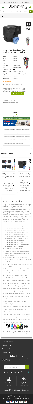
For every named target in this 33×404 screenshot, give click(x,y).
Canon (15, 56)
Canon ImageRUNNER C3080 (9, 132)
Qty (4, 97)
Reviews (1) (16, 116)
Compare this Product (10, 103)
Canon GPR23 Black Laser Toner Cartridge (18, 331)
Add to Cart (18, 93)
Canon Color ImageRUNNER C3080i (19, 139)
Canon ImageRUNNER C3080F (9, 139)
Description (16, 112)
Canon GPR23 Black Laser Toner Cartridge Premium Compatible (24, 175)
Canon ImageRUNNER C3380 (18, 132)
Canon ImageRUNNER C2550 (9, 129)
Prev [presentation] (28, 153)
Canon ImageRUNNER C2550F (18, 143)
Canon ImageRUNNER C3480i (26, 136)
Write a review (17, 84)
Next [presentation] (30, 153)
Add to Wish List (9, 100)
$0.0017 (15, 76)
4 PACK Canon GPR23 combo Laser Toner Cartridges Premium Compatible (8, 176)
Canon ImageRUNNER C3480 (9, 136)
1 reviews (6, 84)
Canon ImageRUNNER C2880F (9, 143)
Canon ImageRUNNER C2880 (26, 129)
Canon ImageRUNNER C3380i (26, 132)
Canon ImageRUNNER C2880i (18, 129)
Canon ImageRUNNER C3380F (18, 136)
